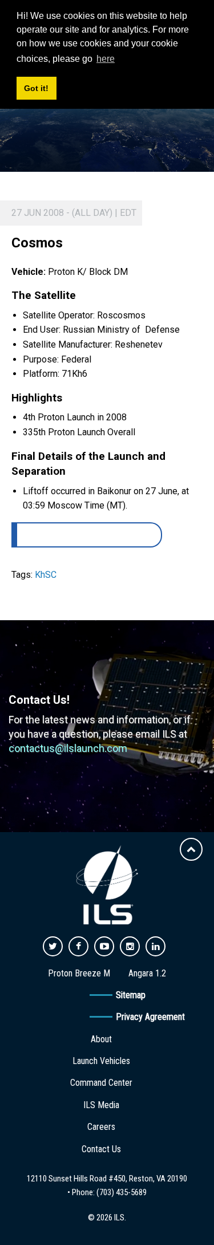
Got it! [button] (36, 88)
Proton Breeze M (79, 973)
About (101, 1039)
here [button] (105, 59)
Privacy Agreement (150, 1016)
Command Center (101, 1082)
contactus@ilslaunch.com (68, 748)
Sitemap (131, 995)
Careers (101, 1126)
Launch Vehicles (101, 1060)
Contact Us (101, 1149)
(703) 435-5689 (121, 1192)
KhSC (45, 574)
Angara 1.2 (147, 973)
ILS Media (101, 1105)
